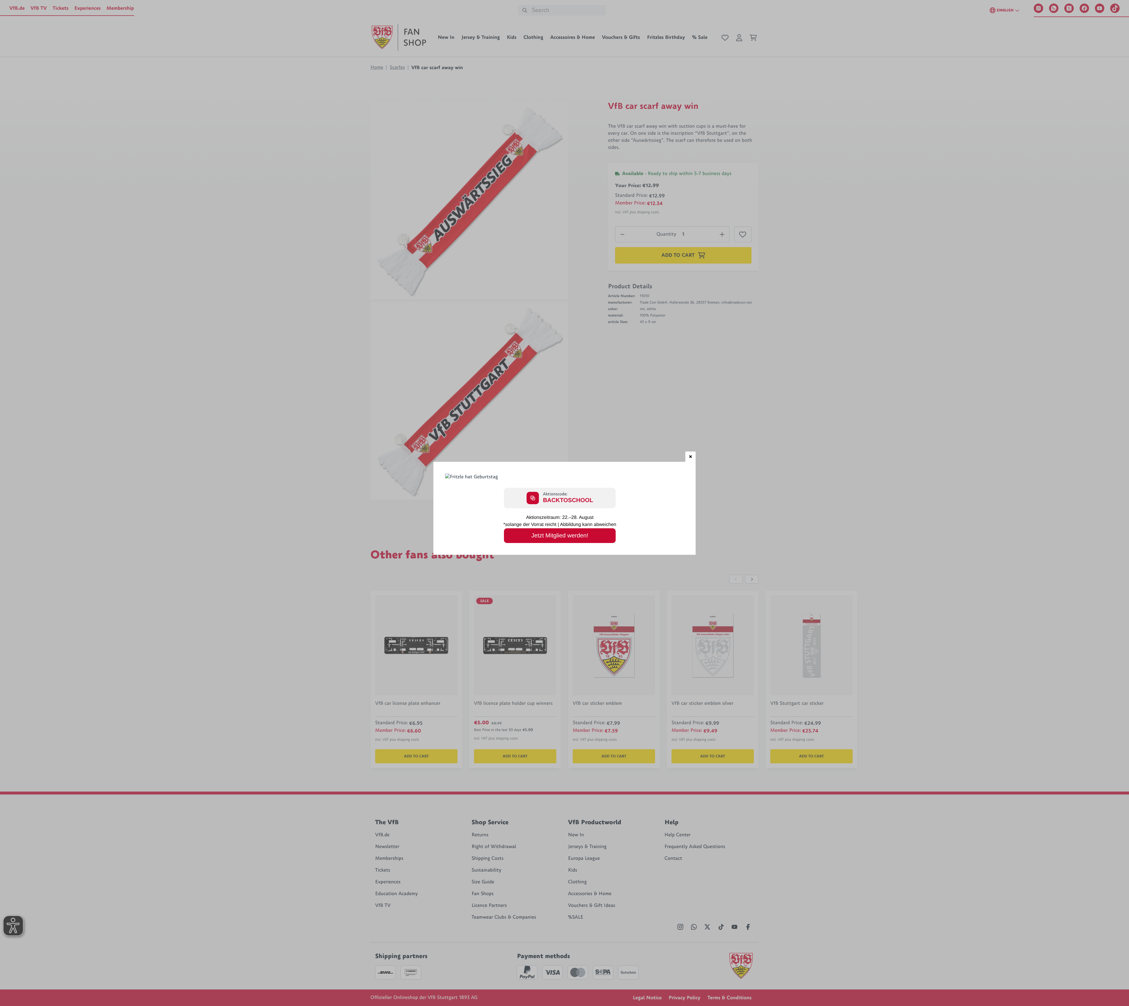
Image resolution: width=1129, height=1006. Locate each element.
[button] (690, 457)
